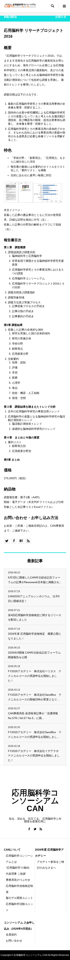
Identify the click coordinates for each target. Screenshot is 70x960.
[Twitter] (35, 829)
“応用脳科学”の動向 (18, 867)
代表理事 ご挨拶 (16, 873)
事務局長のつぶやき (18, 879)
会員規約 (11, 934)
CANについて (12, 849)
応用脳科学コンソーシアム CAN (35, 800)
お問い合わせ (14, 940)
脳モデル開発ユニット (19, 897)
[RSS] (40, 829)
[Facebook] (29, 829)
